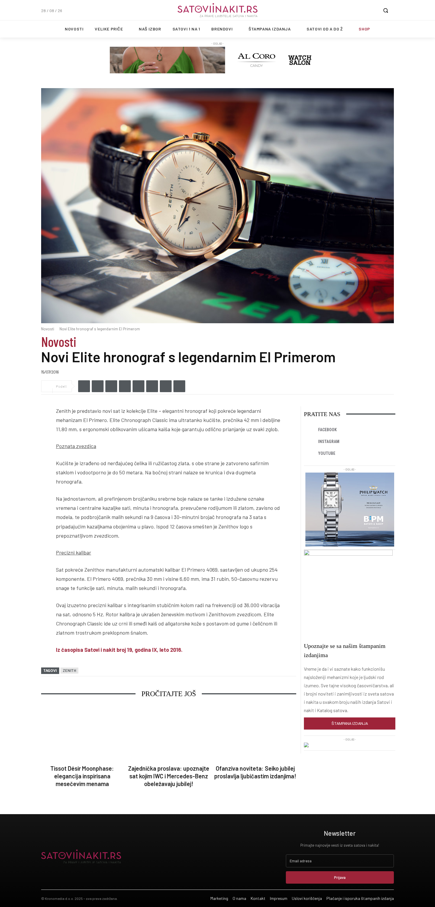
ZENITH (69, 670)
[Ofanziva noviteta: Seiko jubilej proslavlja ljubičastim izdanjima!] (255, 733)
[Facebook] (84, 386)
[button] (385, 10)
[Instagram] (310, 442)
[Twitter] (98, 386)
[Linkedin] (111, 386)
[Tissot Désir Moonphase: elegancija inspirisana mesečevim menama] (82, 733)
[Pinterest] (166, 386)
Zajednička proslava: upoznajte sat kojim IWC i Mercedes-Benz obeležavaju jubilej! (168, 776)
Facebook (327, 429)
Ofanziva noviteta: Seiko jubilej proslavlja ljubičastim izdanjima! (255, 772)
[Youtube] (310, 454)
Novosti (47, 328)
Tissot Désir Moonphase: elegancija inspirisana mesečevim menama (82, 776)
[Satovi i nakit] (217, 10)
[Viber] (125, 386)
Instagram (328, 441)
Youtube (326, 453)
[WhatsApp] (138, 386)
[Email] (152, 386)
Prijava (340, 877)
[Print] (179, 386)
